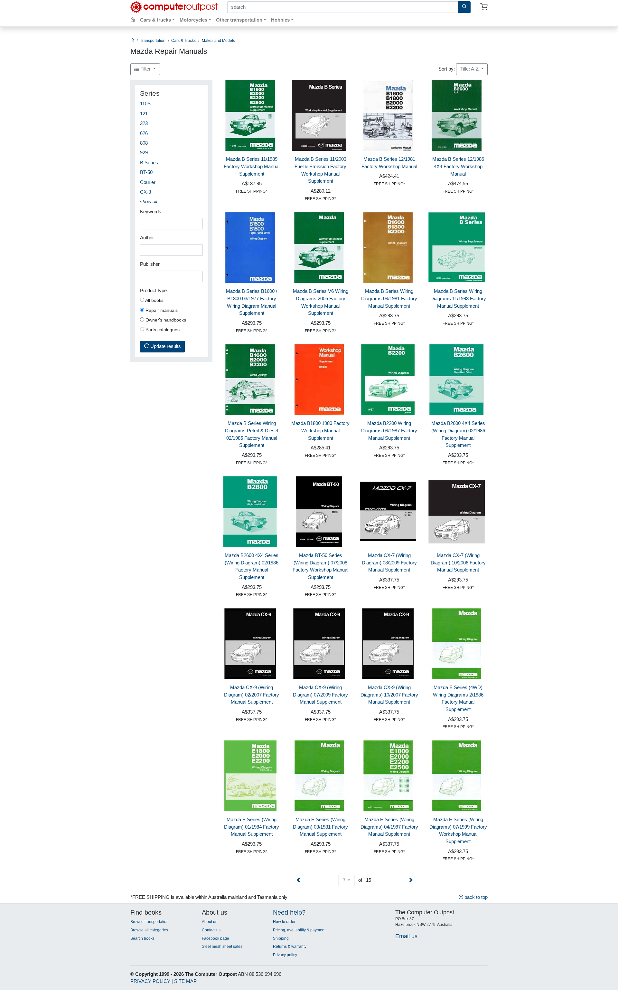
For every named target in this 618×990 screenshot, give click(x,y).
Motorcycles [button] (193, 20)
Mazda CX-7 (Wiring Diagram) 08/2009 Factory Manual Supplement (389, 563)
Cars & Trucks (183, 40)
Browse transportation (149, 921)
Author (147, 237)
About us (209, 921)
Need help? (289, 912)
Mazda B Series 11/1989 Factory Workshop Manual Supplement (251, 166)
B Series (149, 162)
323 (144, 123)
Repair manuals (161, 310)
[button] (148, 201)
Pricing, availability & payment (299, 930)
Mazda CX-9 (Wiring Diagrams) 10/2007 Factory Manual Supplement (389, 695)
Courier (147, 182)
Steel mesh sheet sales (222, 946)
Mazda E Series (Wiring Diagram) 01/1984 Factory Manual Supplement (251, 827)
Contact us (211, 930)
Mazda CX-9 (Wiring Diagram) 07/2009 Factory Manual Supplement (320, 695)
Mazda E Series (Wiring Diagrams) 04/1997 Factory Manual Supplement (389, 827)
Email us (406, 936)
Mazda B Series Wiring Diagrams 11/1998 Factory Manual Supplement (458, 298)
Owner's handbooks (165, 319)
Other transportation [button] (239, 20)
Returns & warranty (289, 946)
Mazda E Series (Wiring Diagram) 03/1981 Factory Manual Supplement (320, 827)
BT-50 (146, 172)
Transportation (152, 40)
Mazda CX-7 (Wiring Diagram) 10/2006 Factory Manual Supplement (458, 563)
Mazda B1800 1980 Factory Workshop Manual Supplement (320, 430)
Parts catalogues (162, 329)
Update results (165, 346)
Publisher (150, 264)
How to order (284, 921)
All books (154, 300)
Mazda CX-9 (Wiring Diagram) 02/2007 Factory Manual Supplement (251, 695)
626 (144, 133)
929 (144, 152)
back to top (475, 897)
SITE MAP (185, 981)
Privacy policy (285, 955)
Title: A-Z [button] (470, 69)
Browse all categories (149, 930)
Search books (142, 938)
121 (144, 113)
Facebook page (215, 938)
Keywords (150, 211)
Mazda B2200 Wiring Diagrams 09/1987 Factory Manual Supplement (389, 430)
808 (144, 143)
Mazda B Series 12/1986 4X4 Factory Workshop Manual (458, 166)
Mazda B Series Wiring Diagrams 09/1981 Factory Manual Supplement (389, 298)
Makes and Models (218, 40)
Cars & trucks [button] (155, 20)
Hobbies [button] (280, 20)
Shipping (281, 938)
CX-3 (145, 192)
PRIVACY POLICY (150, 981)
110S (145, 103)
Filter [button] (145, 69)
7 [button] (345, 880)
